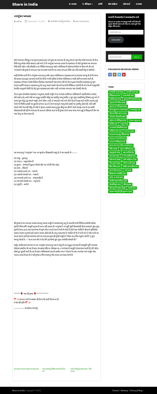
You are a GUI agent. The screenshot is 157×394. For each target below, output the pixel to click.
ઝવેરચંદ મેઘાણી (117, 116)
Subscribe (116, 40)
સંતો (127, 170)
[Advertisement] (57, 41)
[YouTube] (124, 74)
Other (139, 4)
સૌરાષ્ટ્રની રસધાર (117, 188)
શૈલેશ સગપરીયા (130, 166)
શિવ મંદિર (114, 166)
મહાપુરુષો (114, 152)
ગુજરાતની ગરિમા (117, 102)
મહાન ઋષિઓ (127, 148)
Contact (115, 390)
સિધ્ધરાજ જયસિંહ (117, 173)
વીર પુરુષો (114, 163)
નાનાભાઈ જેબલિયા (118, 127)
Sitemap (124, 390)
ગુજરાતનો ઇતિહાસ (118, 106)
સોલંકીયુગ (115, 184)
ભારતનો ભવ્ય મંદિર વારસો (120, 145)
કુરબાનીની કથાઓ (132, 99)
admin (19, 21)
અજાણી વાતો (116, 92)
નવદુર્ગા (124, 124)
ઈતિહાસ (87, 4)
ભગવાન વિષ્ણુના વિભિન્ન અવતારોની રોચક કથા (53, 370)
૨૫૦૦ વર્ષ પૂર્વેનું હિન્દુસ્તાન (120, 191)
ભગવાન (67, 21)
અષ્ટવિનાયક (132, 92)
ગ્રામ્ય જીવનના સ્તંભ (118, 109)
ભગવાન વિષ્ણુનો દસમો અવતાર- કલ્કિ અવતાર (80, 370)
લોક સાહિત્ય (112, 4)
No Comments (82, 21)
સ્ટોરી (100, 4)
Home (74, 4)
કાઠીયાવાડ (115, 99)
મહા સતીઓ (128, 152)
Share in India (25, 5)
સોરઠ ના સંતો (116, 177)
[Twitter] (119, 74)
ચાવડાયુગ (135, 109)
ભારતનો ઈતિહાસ (117, 141)
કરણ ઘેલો (128, 95)
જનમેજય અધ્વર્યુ (57, 21)
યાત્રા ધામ (114, 156)
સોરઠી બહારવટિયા (118, 180)
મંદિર (113, 148)
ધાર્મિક (113, 124)
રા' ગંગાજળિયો (128, 156)
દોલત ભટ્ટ (135, 120)
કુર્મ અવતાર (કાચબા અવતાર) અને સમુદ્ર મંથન (26, 369)
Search (136, 57)
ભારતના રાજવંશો (117, 138)
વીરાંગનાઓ (129, 163)
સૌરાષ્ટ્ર (127, 184)
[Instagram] (114, 74)
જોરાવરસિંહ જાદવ (118, 113)
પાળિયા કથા (115, 131)
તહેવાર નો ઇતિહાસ (117, 120)
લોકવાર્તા (126, 4)
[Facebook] (110, 74)
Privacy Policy (136, 390)
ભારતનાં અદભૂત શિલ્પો (119, 134)
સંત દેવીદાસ (115, 170)
